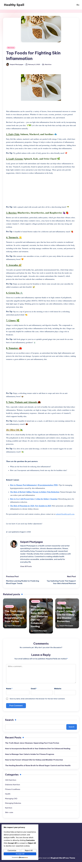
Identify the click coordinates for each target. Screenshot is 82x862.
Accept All (20, 854)
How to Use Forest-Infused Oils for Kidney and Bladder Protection (66, 614)
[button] (26, 566)
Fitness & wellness (12, 789)
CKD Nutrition (10, 780)
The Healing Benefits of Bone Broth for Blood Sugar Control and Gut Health (37, 765)
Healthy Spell (14, 5)
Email (34, 688)
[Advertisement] (41, 190)
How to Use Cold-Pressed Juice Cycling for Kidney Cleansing (33, 499)
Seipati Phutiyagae (31, 541)
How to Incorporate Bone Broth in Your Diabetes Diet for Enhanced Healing (39, 616)
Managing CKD (11, 798)
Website (57, 688)
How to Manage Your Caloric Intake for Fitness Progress (29, 754)
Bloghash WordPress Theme (63, 858)
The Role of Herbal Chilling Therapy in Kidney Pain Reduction (34, 492)
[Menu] (77, 4)
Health (7, 794)
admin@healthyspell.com (65, 514)
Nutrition (11, 47)
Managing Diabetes (13, 803)
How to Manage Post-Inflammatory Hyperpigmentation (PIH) (34, 485)
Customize (12, 850)
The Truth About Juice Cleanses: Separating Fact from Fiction (32, 743)
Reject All (28, 850)
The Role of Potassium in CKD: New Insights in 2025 (30, 505)
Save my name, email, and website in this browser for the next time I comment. (37, 699)
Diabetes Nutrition (12, 785)
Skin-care (9, 812)
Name (9, 688)
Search (9, 719)
